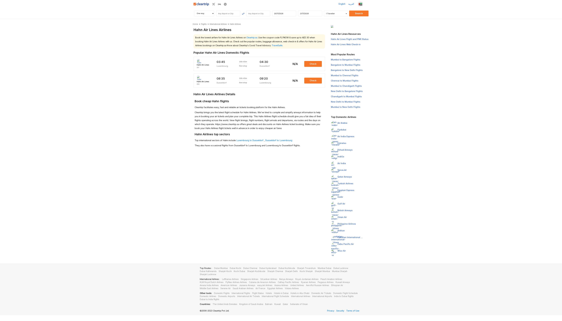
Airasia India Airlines (209, 285)
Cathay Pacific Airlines (288, 282)
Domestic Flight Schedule (345, 293)
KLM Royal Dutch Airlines (211, 282)
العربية (351, 4)
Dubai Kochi (235, 268)
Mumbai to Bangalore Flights (345, 59)
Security (340, 310)
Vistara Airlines (292, 288)
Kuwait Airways (343, 282)
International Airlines (300, 296)
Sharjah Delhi (291, 271)
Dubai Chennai (250, 268)
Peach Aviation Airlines (331, 279)
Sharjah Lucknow (208, 274)
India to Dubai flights (344, 296)
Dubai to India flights (209, 299)
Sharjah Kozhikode (256, 271)
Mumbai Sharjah (339, 271)
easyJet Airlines (264, 285)
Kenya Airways (286, 279)
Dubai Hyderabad (267, 268)
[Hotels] (219, 4)
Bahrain (268, 304)
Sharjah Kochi (225, 271)
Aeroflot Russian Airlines (317, 285)
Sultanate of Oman (299, 304)
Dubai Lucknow (340, 268)
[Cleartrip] (201, 4)
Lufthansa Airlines (230, 279)
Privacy (330, 310)
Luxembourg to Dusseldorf (250, 140)
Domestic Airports (226, 296)
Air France (260, 288)
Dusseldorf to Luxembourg (278, 140)
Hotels (269, 293)
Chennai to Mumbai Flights (344, 80)
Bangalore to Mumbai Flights (345, 65)
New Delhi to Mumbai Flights (345, 101)
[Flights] (213, 4)
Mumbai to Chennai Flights (344, 75)
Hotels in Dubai (281, 293)
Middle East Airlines (209, 288)
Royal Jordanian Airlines (306, 279)
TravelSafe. (277, 45)
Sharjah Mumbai (322, 271)
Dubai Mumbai (221, 268)
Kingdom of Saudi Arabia (251, 304)
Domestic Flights (222, 293)
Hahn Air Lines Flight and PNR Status (350, 39)
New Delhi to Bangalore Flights (347, 91)
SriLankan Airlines (268, 279)
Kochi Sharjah (306, 271)
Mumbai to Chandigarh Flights (346, 86)
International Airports (322, 296)
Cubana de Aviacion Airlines (262, 282)
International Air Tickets (248, 296)
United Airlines (297, 285)
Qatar (285, 304)
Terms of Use (352, 310)
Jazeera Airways (247, 285)
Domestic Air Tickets (321, 293)
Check (313, 64)
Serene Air (225, 288)
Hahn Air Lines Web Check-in (346, 44)
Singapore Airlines (249, 279)
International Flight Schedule (275, 296)
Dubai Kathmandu (208, 271)
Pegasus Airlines (326, 282)
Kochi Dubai (239, 271)
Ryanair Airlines (308, 282)
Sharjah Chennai (275, 271)
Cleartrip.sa (251, 37)
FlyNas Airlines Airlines (236, 282)
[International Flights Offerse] (225, 4)
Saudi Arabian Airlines (243, 288)
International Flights (241, 293)
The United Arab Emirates (225, 304)
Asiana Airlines (281, 285)
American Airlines (229, 285)
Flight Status (258, 293)
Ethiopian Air (337, 285)
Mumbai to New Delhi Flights (345, 107)
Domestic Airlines (208, 296)
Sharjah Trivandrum (306, 268)
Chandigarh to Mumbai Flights (346, 96)
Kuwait (277, 304)
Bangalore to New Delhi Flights (347, 70)
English (342, 4)
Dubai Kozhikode (287, 268)
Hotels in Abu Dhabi (300, 293)
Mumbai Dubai (324, 268)
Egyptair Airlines (275, 288)
